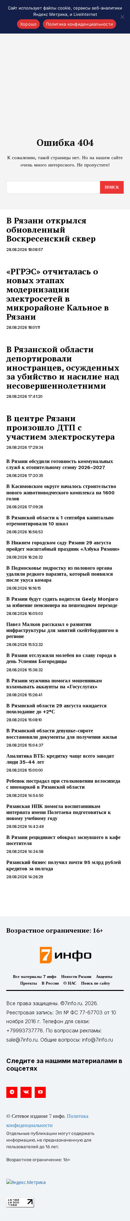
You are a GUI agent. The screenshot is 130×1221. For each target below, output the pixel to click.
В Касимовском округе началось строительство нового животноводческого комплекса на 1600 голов (61, 492)
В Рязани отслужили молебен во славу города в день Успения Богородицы (61, 658)
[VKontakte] (26, 1092)
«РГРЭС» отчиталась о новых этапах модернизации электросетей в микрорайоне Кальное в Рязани (57, 294)
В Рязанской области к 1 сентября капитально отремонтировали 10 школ (60, 521)
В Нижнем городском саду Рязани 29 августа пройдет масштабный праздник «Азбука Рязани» (63, 546)
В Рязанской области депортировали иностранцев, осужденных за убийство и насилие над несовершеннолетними (62, 367)
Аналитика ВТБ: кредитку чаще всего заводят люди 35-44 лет (60, 759)
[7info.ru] (65, 955)
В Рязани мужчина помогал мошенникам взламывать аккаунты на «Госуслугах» (54, 684)
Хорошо (28, 24)
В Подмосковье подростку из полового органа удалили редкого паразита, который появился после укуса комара (59, 574)
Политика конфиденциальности (79, 24)
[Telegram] (11, 1092)
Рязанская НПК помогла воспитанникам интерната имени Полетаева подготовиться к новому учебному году (58, 812)
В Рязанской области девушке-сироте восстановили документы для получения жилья (61, 734)
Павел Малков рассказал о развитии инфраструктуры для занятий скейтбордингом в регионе (62, 630)
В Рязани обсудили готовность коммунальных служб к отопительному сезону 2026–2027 (59, 464)
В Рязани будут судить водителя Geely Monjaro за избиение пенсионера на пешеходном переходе (62, 602)
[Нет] (122, 17)
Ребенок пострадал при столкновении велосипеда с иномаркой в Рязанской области (63, 784)
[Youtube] (40, 1092)
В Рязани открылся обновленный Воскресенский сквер (51, 229)
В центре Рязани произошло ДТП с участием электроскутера (60, 427)
